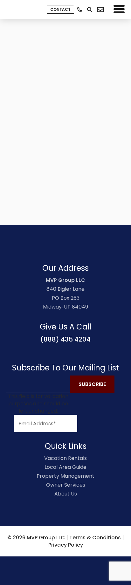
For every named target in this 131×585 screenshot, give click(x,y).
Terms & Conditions (95, 537)
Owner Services (65, 485)
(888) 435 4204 (65, 339)
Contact (60, 9)
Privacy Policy (65, 544)
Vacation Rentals (65, 458)
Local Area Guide (65, 467)
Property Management (65, 476)
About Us (65, 493)
